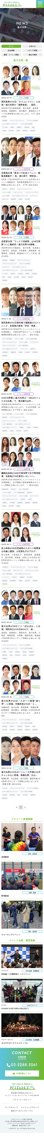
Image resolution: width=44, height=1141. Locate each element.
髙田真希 (32, 130)
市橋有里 (4, 726)
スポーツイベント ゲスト (31, 192)
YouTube (4, 788)
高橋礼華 (12, 729)
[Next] (25, 807)
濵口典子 (4, 189)
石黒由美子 (5, 352)
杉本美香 (12, 502)
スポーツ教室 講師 (23, 345)
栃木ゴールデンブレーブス (22, 1111)
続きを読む (33, 185)
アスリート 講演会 (32, 567)
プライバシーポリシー (22, 1100)
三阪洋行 (13, 273)
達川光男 (11, 130)
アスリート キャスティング (17, 120)
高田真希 (25, 130)
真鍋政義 (27, 502)
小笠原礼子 (5, 567)
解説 (33, 127)
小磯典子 (4, 502)
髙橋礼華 (27, 729)
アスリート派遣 (6, 192)
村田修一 (12, 726)
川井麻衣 (4, 260)
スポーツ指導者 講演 (31, 338)
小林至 (29, 499)
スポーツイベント (17, 192)
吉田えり (14, 577)
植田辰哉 (4, 655)
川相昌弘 (20, 273)
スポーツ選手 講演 (7, 338)
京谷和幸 (23, 499)
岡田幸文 (17, 651)
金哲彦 (18, 130)
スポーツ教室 (5, 195)
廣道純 (12, 127)
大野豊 (28, 427)
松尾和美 (34, 273)
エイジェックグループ (30, 1107)
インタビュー (5, 267)
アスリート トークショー (8, 420)
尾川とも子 (5, 199)
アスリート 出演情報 (32, 120)
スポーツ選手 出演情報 (26, 124)
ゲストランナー (34, 496)
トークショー (33, 195)
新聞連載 (4, 120)
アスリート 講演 (19, 338)
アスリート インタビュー (24, 260)
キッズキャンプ (11, 1107)
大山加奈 (4, 794)
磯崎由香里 (5, 489)
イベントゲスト (34, 342)
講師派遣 (13, 199)
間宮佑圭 (12, 189)
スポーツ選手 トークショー (9, 427)
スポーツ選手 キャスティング (9, 124)
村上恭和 (29, 577)
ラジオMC (5, 127)
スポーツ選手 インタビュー (19, 267)
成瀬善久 (19, 127)
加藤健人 (21, 427)
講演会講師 (13, 580)
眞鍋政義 (20, 502)
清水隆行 (27, 127)
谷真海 (4, 130)
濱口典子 (13, 489)
